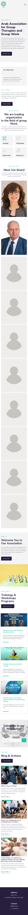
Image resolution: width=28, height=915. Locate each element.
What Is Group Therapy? (9, 786)
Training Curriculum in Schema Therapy (12, 665)
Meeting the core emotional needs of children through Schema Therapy (14, 699)
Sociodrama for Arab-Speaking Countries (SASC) (13, 631)
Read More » (6, 642)
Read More (7, 103)
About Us (6, 53)
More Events (7, 606)
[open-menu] (24, 4)
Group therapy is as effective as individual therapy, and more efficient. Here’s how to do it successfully (13, 859)
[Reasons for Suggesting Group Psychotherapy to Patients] (14, 809)
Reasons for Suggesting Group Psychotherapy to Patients (11, 821)
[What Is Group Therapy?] (14, 775)
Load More (7, 760)
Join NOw (6, 558)
